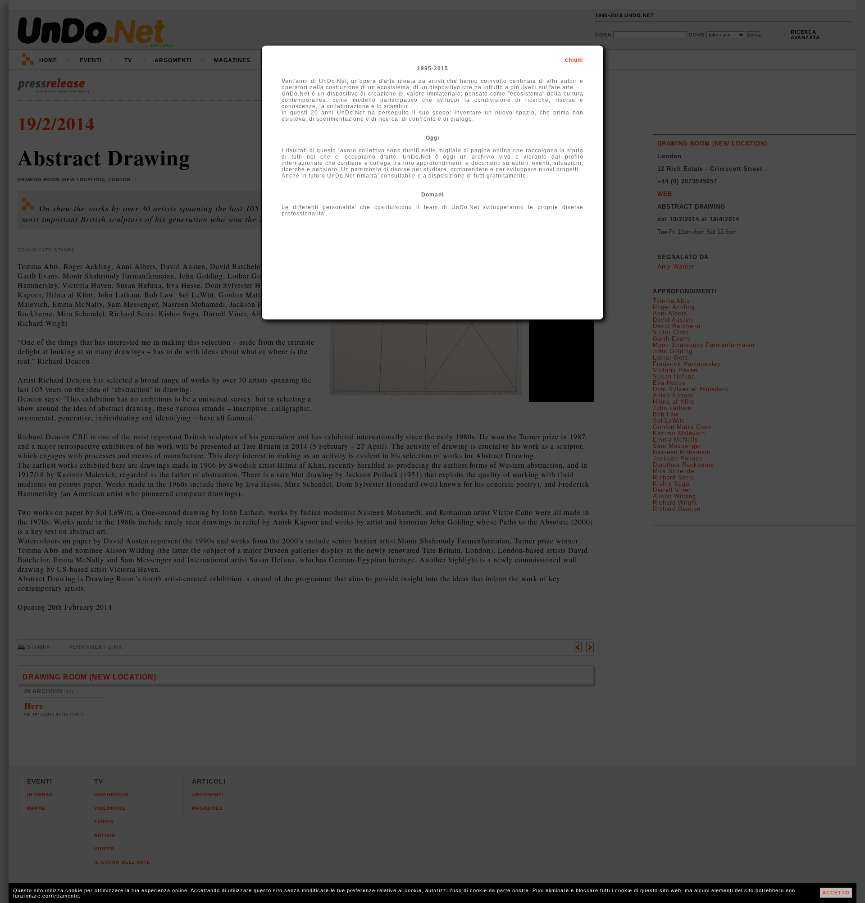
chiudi (574, 60)
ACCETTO (836, 892)
